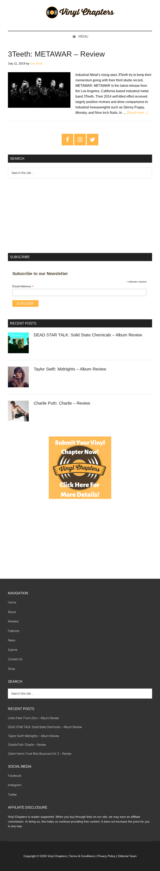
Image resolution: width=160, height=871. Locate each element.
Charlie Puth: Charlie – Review (62, 403)
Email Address (23, 286)
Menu (83, 36)
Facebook (14, 775)
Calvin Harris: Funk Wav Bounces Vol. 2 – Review (39, 753)
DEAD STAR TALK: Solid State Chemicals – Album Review (88, 335)
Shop (11, 668)
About (12, 612)
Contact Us (15, 659)
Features (13, 631)
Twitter (12, 794)
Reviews (13, 621)
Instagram (14, 785)
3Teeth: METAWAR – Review (56, 54)
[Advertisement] (80, 215)
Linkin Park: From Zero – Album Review (33, 718)
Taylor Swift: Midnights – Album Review (70, 369)
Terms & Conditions (82, 856)
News (11, 640)
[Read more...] (137, 112)
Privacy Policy (106, 856)
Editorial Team (127, 856)
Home (12, 602)
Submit (12, 650)
